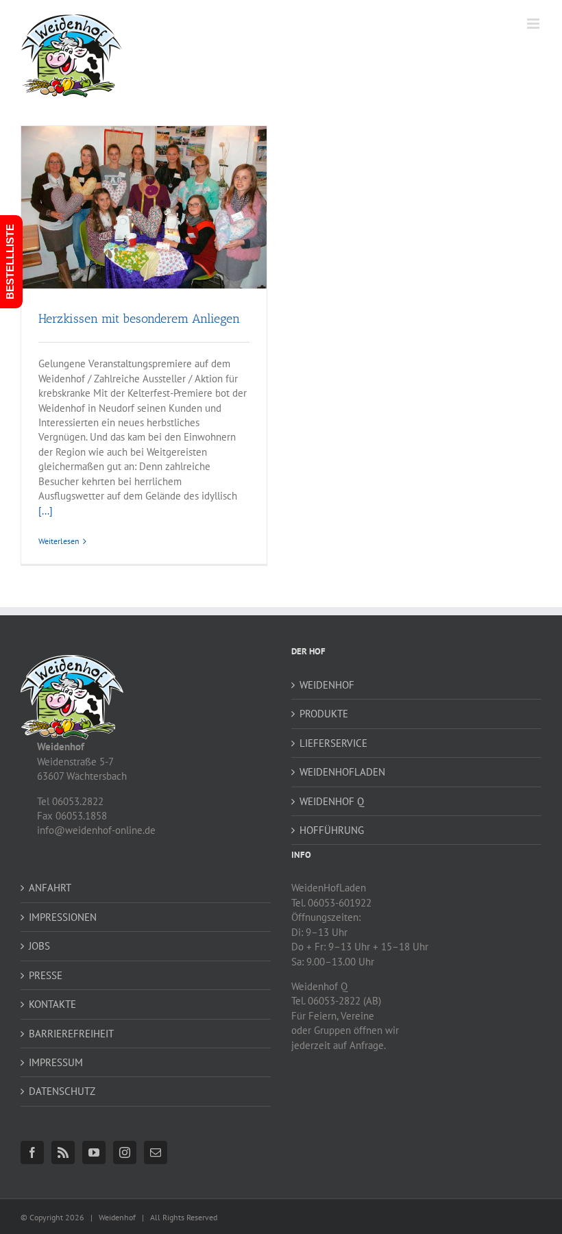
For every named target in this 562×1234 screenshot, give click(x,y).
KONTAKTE (52, 1004)
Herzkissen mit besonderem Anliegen (139, 318)
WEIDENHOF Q (332, 801)
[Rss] (63, 1152)
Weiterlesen (59, 541)
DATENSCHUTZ (62, 1091)
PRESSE (45, 975)
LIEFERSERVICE (333, 743)
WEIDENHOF (327, 684)
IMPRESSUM (56, 1062)
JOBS (39, 945)
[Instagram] (124, 1152)
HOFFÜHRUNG (332, 830)
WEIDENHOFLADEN (342, 771)
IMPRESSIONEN (63, 917)
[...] (45, 510)
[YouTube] (94, 1152)
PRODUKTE (324, 713)
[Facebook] (32, 1152)
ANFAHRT (50, 887)
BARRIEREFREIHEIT (71, 1033)
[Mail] (155, 1152)
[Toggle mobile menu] (534, 23)
